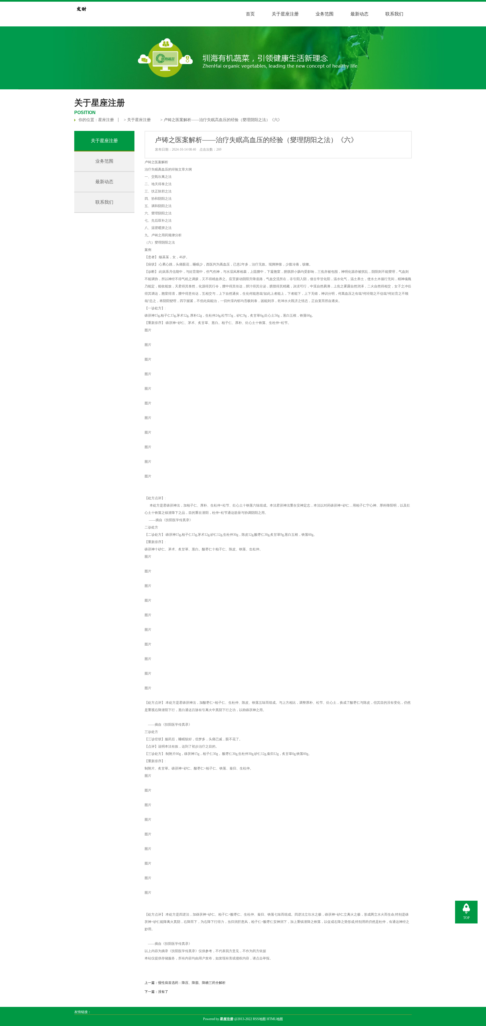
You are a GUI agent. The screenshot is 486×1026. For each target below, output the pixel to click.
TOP (466, 918)
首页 (250, 14)
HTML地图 (275, 1019)
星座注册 (106, 120)
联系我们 (394, 14)
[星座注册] (81, 15)
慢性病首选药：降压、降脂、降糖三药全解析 (192, 983)
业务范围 (325, 14)
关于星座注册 (285, 14)
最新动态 (359, 14)
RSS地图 (259, 1019)
